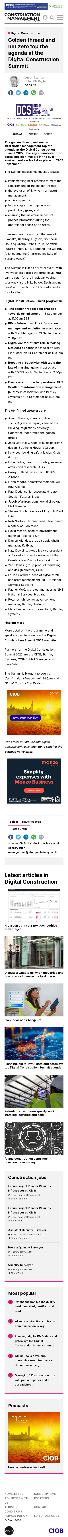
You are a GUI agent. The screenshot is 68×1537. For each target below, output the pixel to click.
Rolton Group (19, 828)
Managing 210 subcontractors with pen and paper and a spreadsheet (35, 1380)
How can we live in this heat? (27, 1467)
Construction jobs (27, 1177)
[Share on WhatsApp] (33, 92)
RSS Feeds (41, 1498)
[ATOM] (19, 1530)
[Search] (52, 17)
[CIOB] (49, 1530)
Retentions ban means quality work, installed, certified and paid (35, 1306)
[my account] (45, 17)
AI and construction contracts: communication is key (35, 1324)
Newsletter (14, 1493)
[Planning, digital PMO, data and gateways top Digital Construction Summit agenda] (34, 1043)
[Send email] (41, 92)
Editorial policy (46, 1515)
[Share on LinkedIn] (25, 92)
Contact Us (43, 1507)
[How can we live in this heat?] (34, 1437)
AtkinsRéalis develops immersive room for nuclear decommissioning (34, 1360)
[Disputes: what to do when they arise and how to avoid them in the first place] (34, 952)
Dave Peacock (31, 821)
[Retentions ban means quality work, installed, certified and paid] (34, 1091)
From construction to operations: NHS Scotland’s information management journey (35, 387)
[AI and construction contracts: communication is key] (34, 1138)
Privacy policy (16, 1515)
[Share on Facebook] (10, 92)
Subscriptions (45, 1493)
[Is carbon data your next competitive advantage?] (34, 905)
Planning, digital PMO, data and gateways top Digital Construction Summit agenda (36, 1341)
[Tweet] (18, 92)
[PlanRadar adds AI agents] (34, 999)
